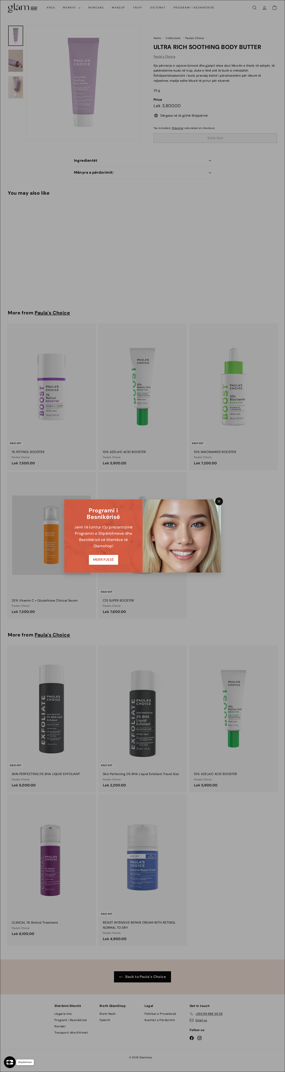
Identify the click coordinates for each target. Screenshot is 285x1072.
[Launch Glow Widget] (10, 1062)
